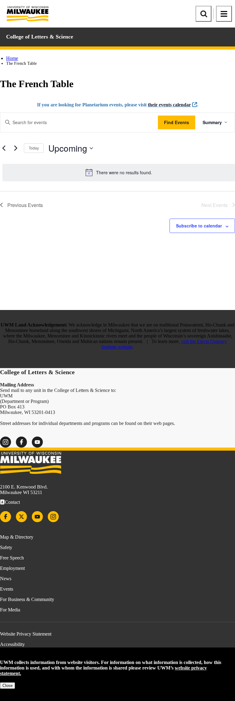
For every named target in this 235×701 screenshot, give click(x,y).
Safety (6, 547)
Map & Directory (16, 537)
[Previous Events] (3, 148)
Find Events (176, 122)
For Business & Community (27, 599)
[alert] (118, 172)
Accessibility (12, 644)
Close (7, 685)
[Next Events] (15, 148)
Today (34, 147)
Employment (12, 568)
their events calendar (169, 104)
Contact (12, 502)
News (5, 578)
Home (12, 58)
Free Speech (12, 557)
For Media (10, 609)
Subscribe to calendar (199, 226)
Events (6, 589)
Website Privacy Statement (25, 633)
